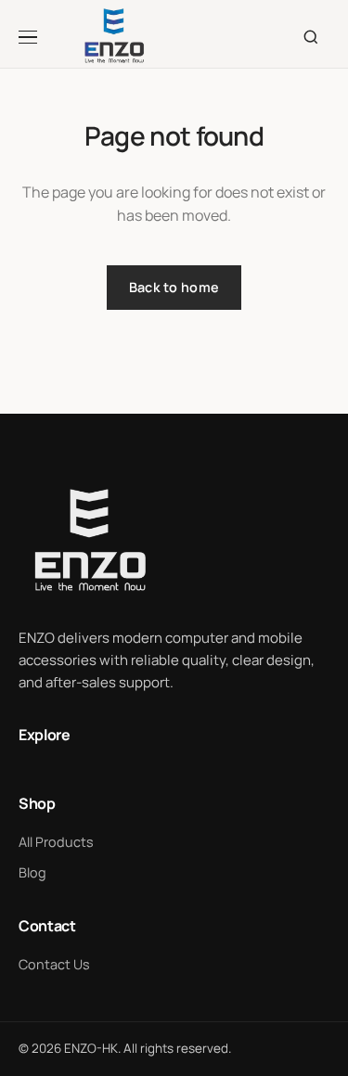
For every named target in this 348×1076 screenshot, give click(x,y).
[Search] (310, 37)
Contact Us (54, 964)
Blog (32, 872)
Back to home (174, 287)
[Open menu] (38, 37)
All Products (56, 842)
